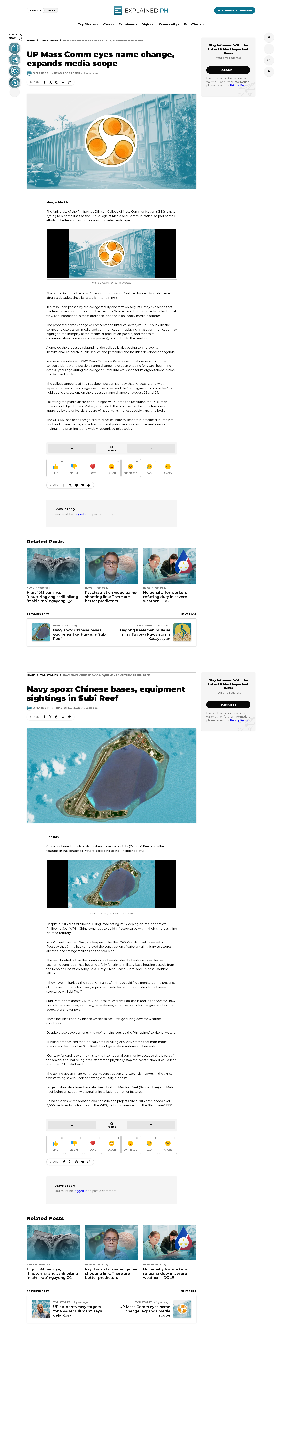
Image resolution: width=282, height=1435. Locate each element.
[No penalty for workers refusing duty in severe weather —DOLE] (169, 565)
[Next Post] (182, 632)
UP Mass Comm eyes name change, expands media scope (144, 1311)
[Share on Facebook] (44, 82)
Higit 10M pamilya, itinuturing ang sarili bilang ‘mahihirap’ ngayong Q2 (52, 596)
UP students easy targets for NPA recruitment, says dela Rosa (77, 1311)
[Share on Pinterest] (57, 82)
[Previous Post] (41, 632)
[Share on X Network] (50, 82)
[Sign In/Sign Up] (269, 37)
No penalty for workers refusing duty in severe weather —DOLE (165, 596)
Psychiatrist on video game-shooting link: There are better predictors (111, 596)
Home (31, 40)
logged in (81, 514)
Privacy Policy (239, 85)
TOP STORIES (49, 40)
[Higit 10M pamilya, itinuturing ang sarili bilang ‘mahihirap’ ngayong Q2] (53, 565)
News (58, 73)
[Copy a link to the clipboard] (69, 82)
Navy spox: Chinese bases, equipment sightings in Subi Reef (80, 634)
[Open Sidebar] (269, 49)
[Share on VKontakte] (63, 82)
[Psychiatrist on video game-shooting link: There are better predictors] (111, 565)
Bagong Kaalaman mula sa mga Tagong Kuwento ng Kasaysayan (145, 634)
